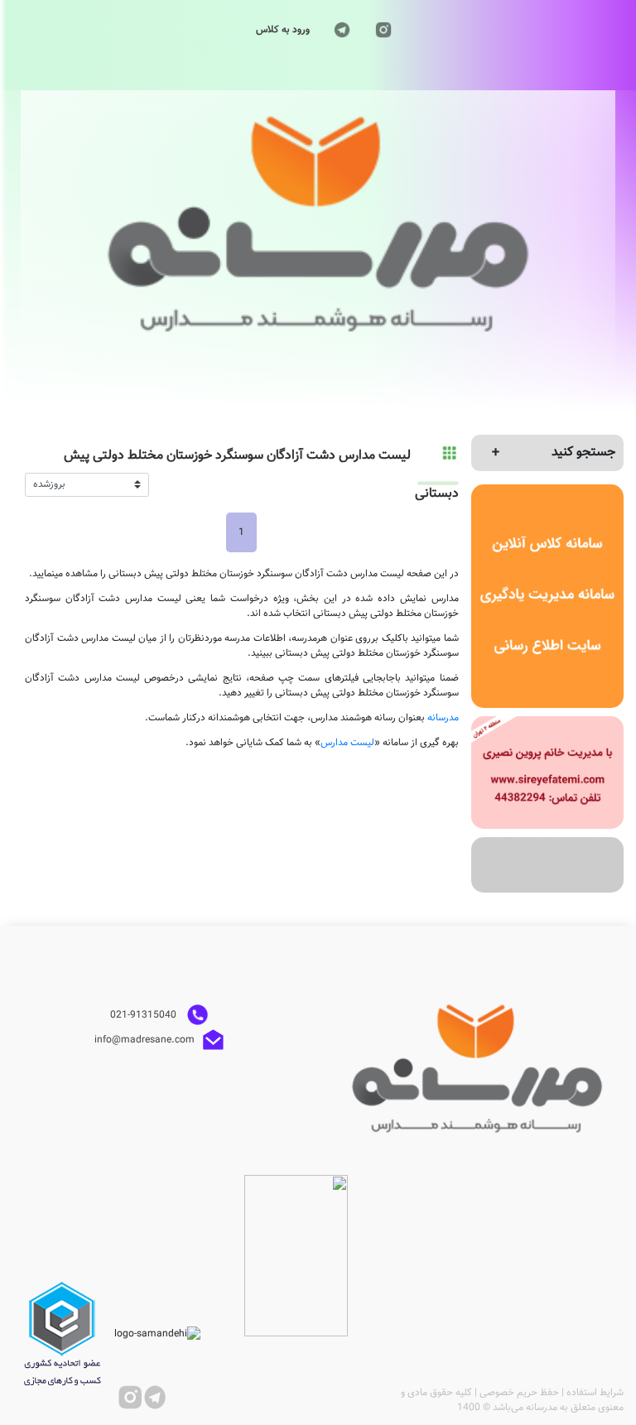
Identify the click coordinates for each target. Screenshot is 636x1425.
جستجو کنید (583, 452)
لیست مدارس (347, 742)
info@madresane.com (144, 1040)
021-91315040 (144, 1015)
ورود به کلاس (283, 29)
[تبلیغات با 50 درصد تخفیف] (547, 865)
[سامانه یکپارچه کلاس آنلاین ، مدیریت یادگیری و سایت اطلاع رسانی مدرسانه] (547, 596)
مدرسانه (443, 717)
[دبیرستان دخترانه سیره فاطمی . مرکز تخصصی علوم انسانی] (547, 772)
